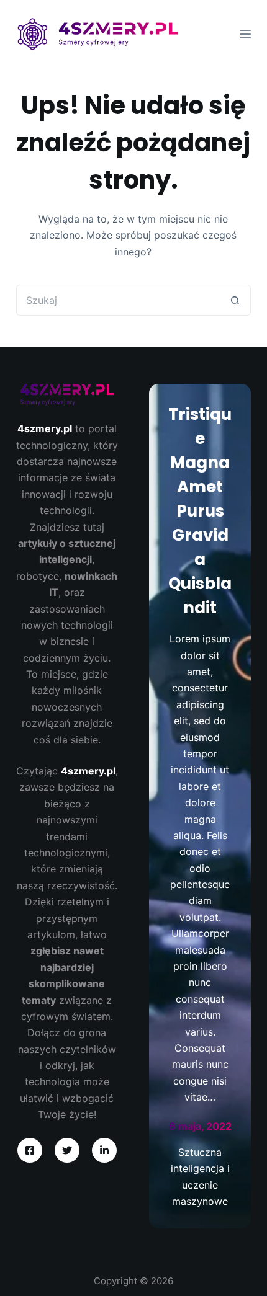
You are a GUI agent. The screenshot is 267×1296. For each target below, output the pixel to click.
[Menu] (245, 34)
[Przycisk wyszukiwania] (235, 300)
